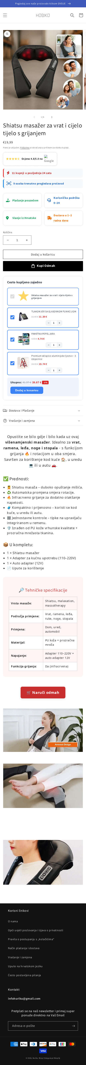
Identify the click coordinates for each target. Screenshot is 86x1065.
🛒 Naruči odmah (43, 692)
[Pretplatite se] (73, 1026)
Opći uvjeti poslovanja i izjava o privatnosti (35, 930)
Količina (7, 232)
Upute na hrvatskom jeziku (25, 966)
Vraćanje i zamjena (20, 957)
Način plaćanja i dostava (23, 948)
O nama (13, 921)
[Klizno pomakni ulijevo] (34, 117)
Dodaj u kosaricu (26, 390)
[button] (5, 15)
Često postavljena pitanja (24, 975)
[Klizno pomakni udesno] (51, 117)
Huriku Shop (38, 1058)
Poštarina (25, 147)
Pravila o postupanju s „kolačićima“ (31, 939)
